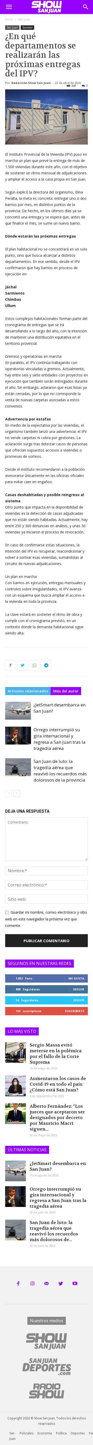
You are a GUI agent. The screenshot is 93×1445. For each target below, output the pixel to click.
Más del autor (66, 691)
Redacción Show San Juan (31, 83)
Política (61, 1433)
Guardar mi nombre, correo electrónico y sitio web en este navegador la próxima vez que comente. (46, 919)
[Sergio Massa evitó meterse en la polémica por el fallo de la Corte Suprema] (15, 1052)
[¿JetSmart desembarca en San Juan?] (18, 711)
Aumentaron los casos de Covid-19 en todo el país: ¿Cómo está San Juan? (58, 1084)
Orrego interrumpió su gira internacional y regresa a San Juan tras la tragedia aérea (60, 739)
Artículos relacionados (28, 691)
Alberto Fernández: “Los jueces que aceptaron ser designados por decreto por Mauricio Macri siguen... (57, 1117)
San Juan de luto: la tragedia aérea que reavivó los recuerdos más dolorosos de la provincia (60, 770)
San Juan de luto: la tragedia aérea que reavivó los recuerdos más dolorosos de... (54, 1231)
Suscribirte (74, 1011)
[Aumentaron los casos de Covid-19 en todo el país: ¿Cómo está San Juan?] (15, 1086)
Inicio (9, 19)
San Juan (24, 19)
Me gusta (76, 978)
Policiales (26, 1433)
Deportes (78, 1433)
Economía (44, 1433)
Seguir (78, 989)
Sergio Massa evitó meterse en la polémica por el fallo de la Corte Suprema (56, 1053)
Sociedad (27, 27)
